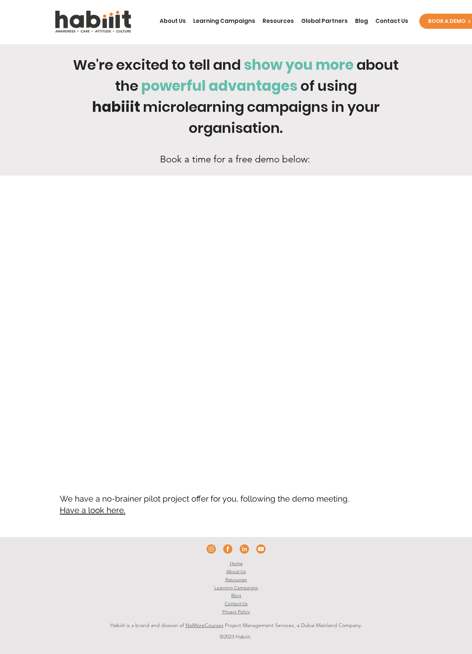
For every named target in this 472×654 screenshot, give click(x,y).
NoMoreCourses (204, 625)
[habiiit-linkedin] (244, 549)
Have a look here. (92, 510)
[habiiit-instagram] (211, 549)
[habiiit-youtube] (261, 549)
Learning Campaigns (236, 588)
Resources (236, 579)
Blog (236, 595)
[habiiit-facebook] (227, 549)
